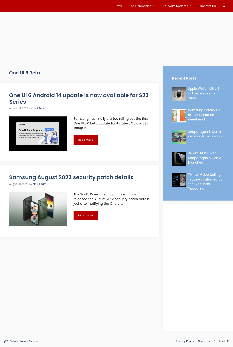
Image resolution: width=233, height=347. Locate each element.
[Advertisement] (109, 37)
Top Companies (140, 6)
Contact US (208, 6)
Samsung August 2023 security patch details (71, 177)
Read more (85, 140)
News (118, 6)
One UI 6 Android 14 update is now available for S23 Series (79, 98)
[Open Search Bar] (224, 6)
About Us (204, 341)
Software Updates (175, 6)
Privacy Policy (185, 341)
